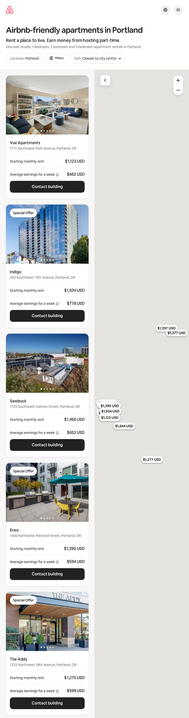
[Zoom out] (178, 90)
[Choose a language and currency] (165, 10)
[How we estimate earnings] (57, 174)
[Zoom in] (178, 80)
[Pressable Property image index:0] (47, 105)
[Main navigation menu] (178, 10)
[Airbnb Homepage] (9, 9)
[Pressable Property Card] (47, 167)
